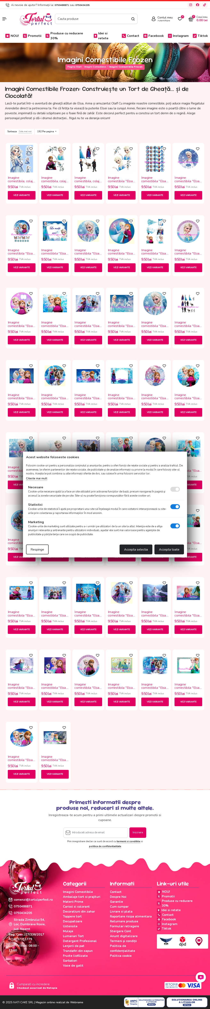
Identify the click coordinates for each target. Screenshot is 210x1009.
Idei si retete (103, 36)
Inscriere (138, 832)
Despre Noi (118, 897)
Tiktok (203, 36)
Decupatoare (72, 921)
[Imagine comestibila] (122, 158)
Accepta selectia (136, 549)
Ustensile (70, 926)
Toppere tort (72, 916)
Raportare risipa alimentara (131, 916)
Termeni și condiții (123, 941)
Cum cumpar (119, 907)
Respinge (37, 549)
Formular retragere (124, 926)
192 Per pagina (46, 131)
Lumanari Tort (73, 936)
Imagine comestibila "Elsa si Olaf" (120, 179)
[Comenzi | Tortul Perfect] (35, 18)
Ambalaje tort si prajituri (81, 897)
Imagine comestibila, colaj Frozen (20, 179)
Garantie (116, 902)
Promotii (34, 36)
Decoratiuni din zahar (79, 911)
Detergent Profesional (80, 941)
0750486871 (62, 5)
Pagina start (74, 66)
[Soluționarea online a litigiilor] (187, 1002)
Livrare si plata (121, 911)
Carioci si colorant (76, 907)
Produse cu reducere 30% (66, 36)
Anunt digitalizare (124, 936)
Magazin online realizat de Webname (59, 1002)
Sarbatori (70, 961)
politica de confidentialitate (105, 846)
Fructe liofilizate (75, 956)
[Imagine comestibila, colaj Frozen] (21, 158)
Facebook (156, 36)
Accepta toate (169, 549)
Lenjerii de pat (73, 946)
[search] (133, 19)
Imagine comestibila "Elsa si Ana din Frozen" (154, 179)
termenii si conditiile (128, 841)
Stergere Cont (120, 931)
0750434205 (82, 5)
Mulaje (68, 931)
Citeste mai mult (36, 478)
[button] (8, 18)
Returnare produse (124, 921)
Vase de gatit (73, 966)
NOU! (15, 36)
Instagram (181, 36)
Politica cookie (121, 956)
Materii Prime (73, 902)
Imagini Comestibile (95, 66)
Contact (133, 36)
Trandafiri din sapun (78, 951)
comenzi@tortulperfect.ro (33, 900)
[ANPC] (144, 1002)
